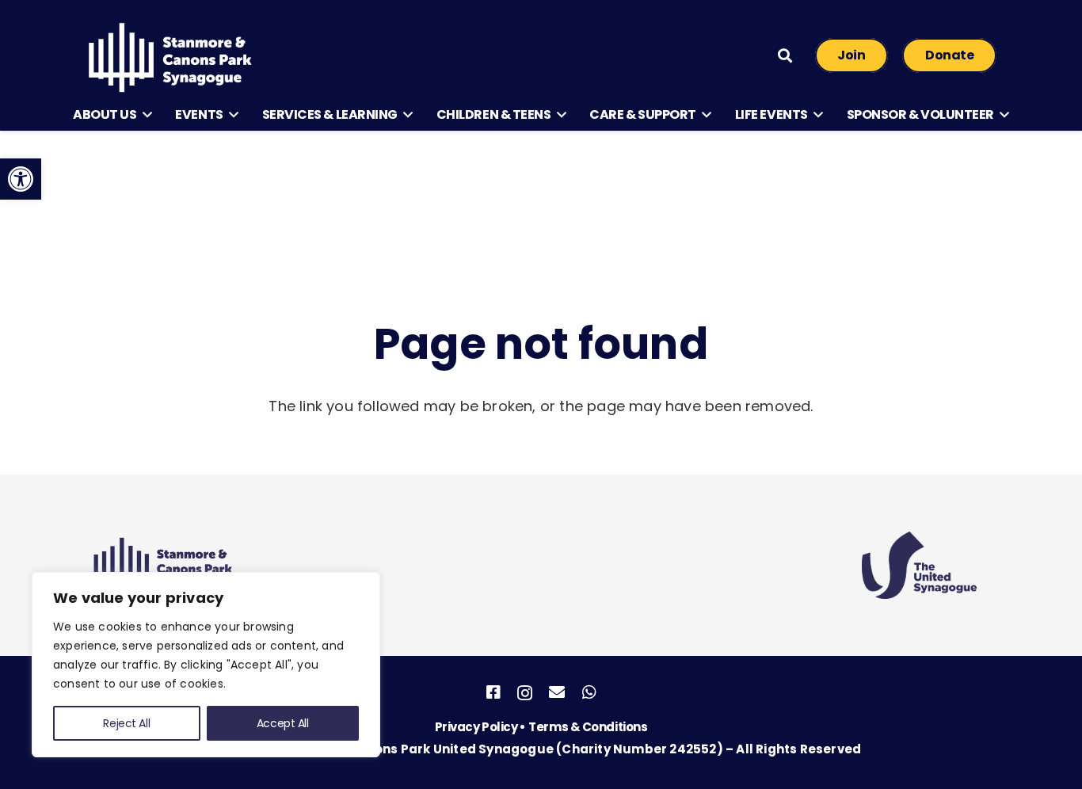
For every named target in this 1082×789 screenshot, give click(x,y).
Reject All (126, 723)
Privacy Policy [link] (477, 726)
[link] (20, 179)
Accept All (283, 723)
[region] (206, 664)
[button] (143, 115)
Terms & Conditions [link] (587, 726)
